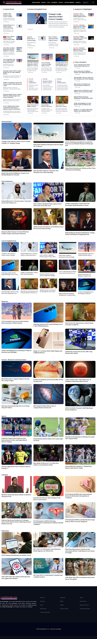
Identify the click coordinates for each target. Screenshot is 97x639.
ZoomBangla (58, 629)
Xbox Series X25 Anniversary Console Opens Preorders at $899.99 (61, 107)
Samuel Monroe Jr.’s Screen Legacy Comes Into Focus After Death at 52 (9, 27)
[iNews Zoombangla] (12, 2)
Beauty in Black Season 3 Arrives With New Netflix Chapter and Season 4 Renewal (12, 96)
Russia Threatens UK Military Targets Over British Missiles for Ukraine (32, 107)
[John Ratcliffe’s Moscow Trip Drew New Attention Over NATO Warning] (47, 103)
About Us (42, 597)
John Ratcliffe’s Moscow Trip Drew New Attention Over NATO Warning (46, 107)
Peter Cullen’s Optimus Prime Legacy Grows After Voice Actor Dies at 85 (9, 39)
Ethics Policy (43, 608)
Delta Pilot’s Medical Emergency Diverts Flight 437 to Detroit (9, 49)
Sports (61, 2)
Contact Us (62, 597)
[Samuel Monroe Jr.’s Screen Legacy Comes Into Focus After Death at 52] (19, 27)
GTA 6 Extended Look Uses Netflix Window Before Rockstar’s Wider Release (9, 62)
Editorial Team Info (84, 605)
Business (54, 2)
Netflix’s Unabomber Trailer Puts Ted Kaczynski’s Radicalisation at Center (12, 84)
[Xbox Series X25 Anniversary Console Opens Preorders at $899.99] (62, 103)
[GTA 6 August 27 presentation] (19, 62)
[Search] (93, 2)
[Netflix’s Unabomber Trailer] (91, 39)
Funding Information (45, 612)
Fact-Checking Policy (85, 608)
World (43, 2)
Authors (62, 605)
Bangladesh (36, 2)
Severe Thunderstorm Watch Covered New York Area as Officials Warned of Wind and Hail (11, 108)
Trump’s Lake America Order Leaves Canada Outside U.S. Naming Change (9, 16)
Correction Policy (64, 608)
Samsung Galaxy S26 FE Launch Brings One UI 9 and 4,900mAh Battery (12, 72)
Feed (41, 605)
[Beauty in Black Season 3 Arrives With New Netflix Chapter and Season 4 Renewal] (91, 51)
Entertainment (69, 2)
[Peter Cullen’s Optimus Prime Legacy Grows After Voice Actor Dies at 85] (19, 39)
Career (81, 597)
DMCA (61, 601)
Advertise (42, 601)
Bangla (78, 2)
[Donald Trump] (19, 16)
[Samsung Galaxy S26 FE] (91, 28)
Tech (48, 2)
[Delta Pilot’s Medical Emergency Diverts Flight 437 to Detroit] (19, 51)
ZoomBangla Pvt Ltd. (44, 629)
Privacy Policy (83, 601)
